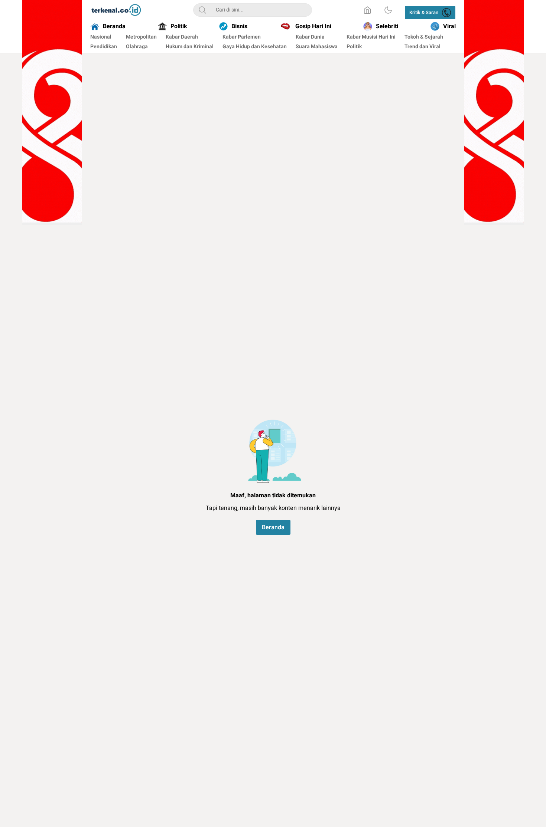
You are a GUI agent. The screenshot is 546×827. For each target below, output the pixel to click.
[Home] (367, 10)
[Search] (202, 10)
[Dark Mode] (388, 10)
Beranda (273, 527)
